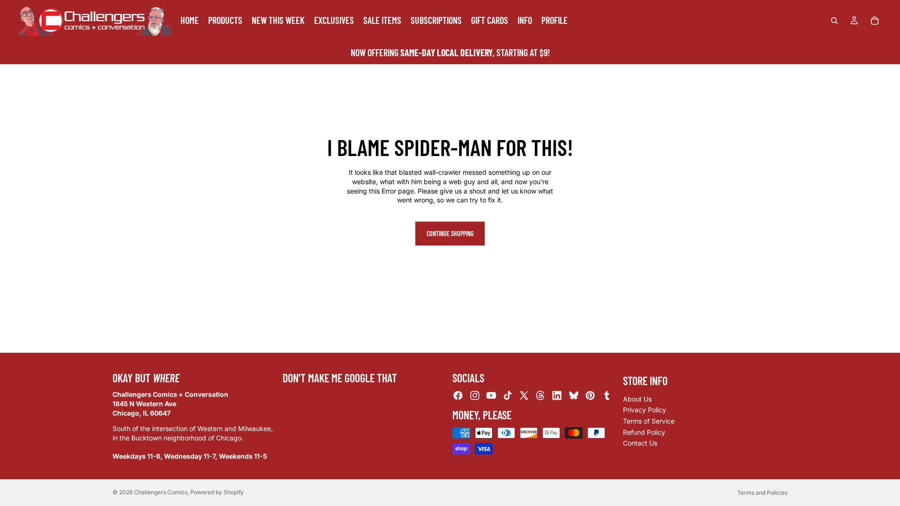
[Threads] (540, 396)
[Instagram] (474, 396)
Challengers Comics (161, 492)
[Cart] (874, 20)
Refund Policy (644, 432)
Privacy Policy (644, 410)
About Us (637, 399)
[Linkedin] (556, 396)
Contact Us (640, 443)
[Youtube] (491, 396)
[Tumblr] (606, 396)
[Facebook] (458, 396)
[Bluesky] (573, 396)
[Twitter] (524, 396)
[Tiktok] (507, 396)
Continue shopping (450, 234)
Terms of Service (649, 421)
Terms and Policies (762, 492)
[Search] (834, 20)
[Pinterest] (590, 396)
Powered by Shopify (217, 492)
